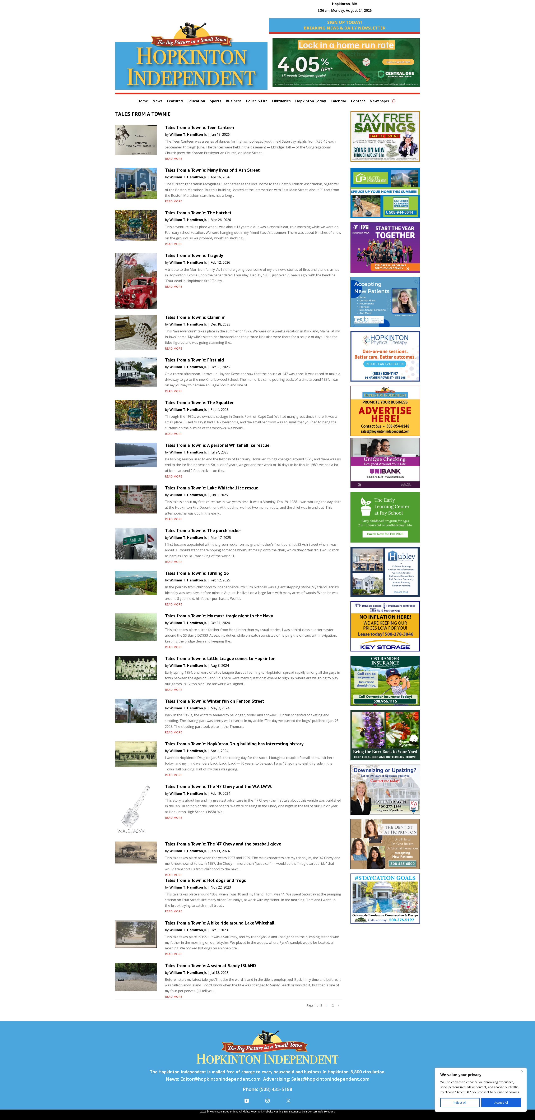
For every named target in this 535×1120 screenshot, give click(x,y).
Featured (175, 101)
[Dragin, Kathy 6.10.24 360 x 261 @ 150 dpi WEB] (385, 792)
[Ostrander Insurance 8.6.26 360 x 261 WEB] (385, 683)
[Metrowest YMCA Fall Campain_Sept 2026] (385, 249)
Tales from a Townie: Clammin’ (195, 317)
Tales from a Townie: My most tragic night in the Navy (219, 616)
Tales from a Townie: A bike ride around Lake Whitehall (219, 923)
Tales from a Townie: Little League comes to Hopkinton (220, 658)
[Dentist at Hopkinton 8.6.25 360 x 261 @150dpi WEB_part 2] (385, 846)
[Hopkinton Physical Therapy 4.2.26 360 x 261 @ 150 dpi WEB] (385, 358)
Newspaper (379, 101)
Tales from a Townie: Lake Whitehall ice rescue (211, 488)
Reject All (459, 1103)
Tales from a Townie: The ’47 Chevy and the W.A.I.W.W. (218, 786)
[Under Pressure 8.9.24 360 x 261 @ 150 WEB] (385, 195)
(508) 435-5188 (275, 1089)
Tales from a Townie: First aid (194, 360)
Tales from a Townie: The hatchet (198, 213)
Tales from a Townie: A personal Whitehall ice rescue (217, 445)
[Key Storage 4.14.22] (385, 628)
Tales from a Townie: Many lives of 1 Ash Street (212, 170)
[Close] (522, 1071)
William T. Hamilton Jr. (188, 134)
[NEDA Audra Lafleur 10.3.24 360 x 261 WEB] (385, 304)
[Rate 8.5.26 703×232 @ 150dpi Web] (346, 64)
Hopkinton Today (310, 101)
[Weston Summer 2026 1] (385, 737)
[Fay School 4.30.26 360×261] (385, 519)
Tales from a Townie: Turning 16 (197, 573)
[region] (481, 1090)
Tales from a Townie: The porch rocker (203, 530)
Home (143, 101)
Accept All (501, 1103)
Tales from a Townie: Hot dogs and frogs (205, 880)
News (157, 101)
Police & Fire (257, 101)
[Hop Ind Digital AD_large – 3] (385, 574)
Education (196, 101)
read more (173, 159)
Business (234, 101)
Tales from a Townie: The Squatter (199, 402)
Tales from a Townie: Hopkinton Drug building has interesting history (234, 744)
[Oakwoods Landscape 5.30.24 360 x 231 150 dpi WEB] (385, 901)
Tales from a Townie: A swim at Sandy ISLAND (210, 965)
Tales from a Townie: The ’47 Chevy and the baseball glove (223, 844)
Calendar (338, 101)
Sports (215, 101)
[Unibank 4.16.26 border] (385, 465)
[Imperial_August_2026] (385, 138)
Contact (358, 101)
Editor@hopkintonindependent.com (220, 1079)
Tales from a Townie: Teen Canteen (199, 127)
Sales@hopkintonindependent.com (330, 1079)
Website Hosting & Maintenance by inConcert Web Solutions (299, 1111)
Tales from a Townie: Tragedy (194, 255)
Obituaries (281, 101)
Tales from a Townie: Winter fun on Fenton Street (214, 701)
